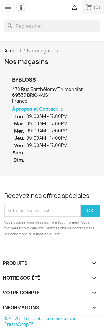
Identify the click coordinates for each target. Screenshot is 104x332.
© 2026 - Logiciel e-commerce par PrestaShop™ (40, 321)
